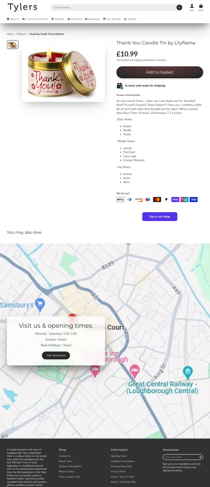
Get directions (56, 355)
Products (21, 34)
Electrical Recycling (121, 466)
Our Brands (114, 19)
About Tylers (66, 461)
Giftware (76, 19)
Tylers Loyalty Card (69, 476)
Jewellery (94, 19)
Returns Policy (66, 471)
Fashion (59, 19)
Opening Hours (119, 455)
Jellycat (131, 19)
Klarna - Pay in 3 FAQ (122, 476)
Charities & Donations (123, 461)
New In (14, 19)
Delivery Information (70, 466)
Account (192, 7)
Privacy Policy (118, 471)
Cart (201, 7)
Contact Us (65, 455)
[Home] (23, 7)
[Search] (179, 7)
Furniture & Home (37, 19)
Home (10, 34)
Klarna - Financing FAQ (123, 481)
